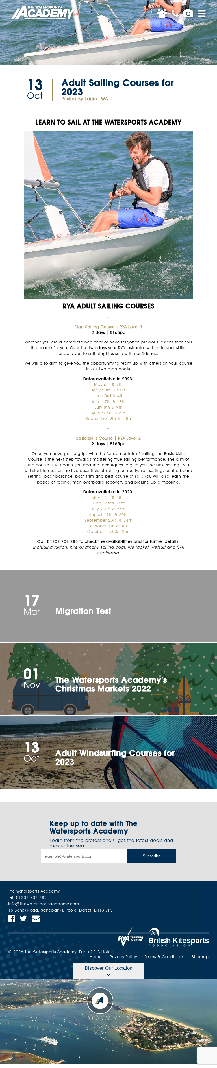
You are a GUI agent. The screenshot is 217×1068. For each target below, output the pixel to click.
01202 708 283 (31, 898)
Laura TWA (96, 99)
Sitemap (200, 957)
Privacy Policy (123, 957)
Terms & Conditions (164, 957)
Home (96, 957)
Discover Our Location (108, 968)
